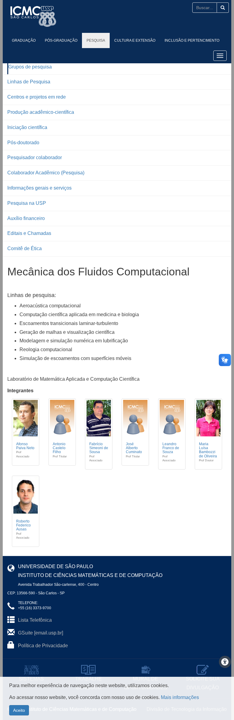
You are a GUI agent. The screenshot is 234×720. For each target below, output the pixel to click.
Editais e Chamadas (29, 233)
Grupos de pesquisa (30, 66)
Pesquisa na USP (26, 203)
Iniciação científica (27, 127)
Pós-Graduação (61, 40)
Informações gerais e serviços (39, 187)
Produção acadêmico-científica (40, 112)
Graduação (24, 40)
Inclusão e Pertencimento (192, 40)
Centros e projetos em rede (36, 97)
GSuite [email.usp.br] (40, 632)
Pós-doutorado (23, 142)
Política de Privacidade (43, 645)
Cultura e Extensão (134, 40)
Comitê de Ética (24, 248)
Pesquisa (96, 40)
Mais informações (180, 697)
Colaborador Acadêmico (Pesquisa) (45, 172)
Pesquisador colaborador (34, 157)
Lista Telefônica (35, 620)
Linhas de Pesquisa (28, 81)
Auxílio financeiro (26, 218)
